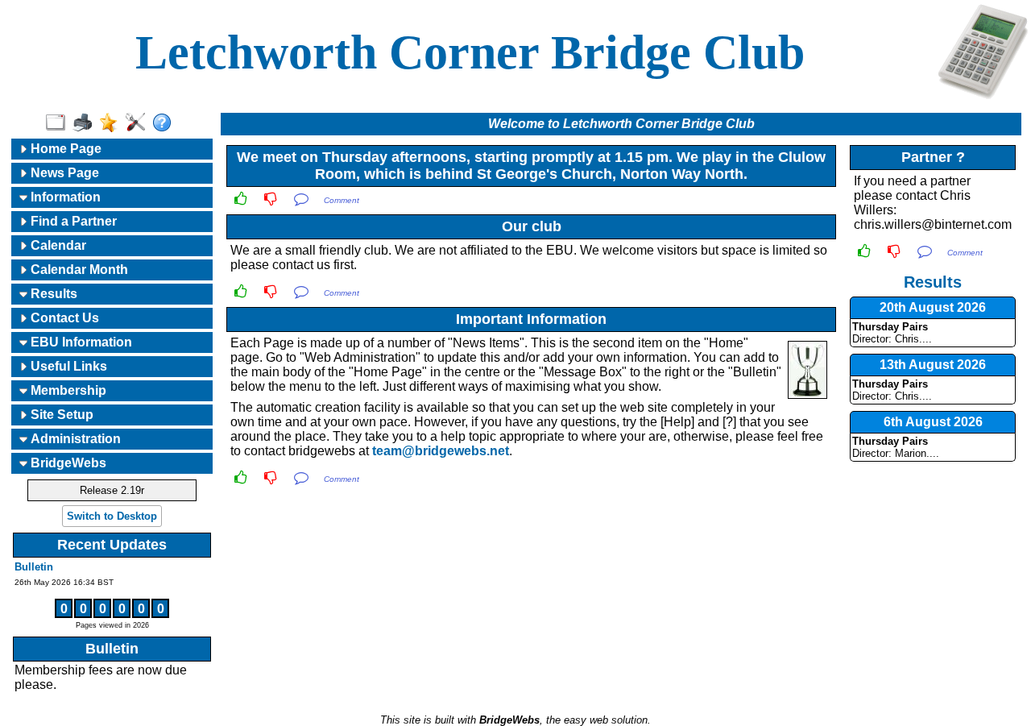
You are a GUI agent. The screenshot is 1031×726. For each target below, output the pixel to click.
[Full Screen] (59, 123)
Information (64, 197)
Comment (341, 200)
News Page (63, 173)
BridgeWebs (66, 463)
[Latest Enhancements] (112, 123)
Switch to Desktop (112, 516)
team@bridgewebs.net (440, 451)
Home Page (64, 149)
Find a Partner (72, 221)
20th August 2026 (933, 307)
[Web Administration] (139, 123)
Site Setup (60, 414)
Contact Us (63, 318)
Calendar (56, 245)
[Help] (165, 123)
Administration (74, 439)
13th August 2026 (933, 364)
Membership (66, 390)
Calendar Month (77, 269)
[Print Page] (85, 123)
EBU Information (79, 342)
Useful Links (67, 366)
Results (52, 294)
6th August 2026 (933, 422)
